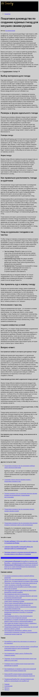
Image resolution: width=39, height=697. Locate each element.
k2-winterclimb (10, 30)
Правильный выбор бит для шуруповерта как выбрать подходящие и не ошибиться (19, 680)
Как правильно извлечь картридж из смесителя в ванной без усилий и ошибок (20, 591)
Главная (6, 684)
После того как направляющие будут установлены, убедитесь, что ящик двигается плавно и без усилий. (21, 580)
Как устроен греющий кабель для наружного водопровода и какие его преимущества (18, 604)
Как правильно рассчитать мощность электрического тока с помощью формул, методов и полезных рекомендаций (20, 596)
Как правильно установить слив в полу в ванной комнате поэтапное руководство (20, 669)
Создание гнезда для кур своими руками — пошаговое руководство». (17, 480)
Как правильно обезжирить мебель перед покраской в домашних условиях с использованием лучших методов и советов (20, 632)
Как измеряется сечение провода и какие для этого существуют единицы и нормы (20, 600)
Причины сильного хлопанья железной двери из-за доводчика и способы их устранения (20, 553)
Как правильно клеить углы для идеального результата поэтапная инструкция (18, 617)
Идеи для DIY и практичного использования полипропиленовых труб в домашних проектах (19, 675)
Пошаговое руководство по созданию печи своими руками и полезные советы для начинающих (20, 524)
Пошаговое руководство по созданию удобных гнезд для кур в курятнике (19, 466)
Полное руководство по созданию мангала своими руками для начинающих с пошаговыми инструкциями (20, 495)
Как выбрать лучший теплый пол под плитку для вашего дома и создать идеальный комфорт (20, 620)
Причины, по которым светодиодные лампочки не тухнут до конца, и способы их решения (20, 584)
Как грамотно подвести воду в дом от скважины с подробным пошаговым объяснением (20, 624)
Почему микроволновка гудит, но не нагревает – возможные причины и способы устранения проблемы (20, 612)
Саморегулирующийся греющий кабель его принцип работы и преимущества (18, 547)
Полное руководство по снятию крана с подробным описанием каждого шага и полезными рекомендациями (21, 648)
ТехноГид (7, 14)
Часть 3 (6, 689)
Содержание (8, 686)
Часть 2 (6, 688)
